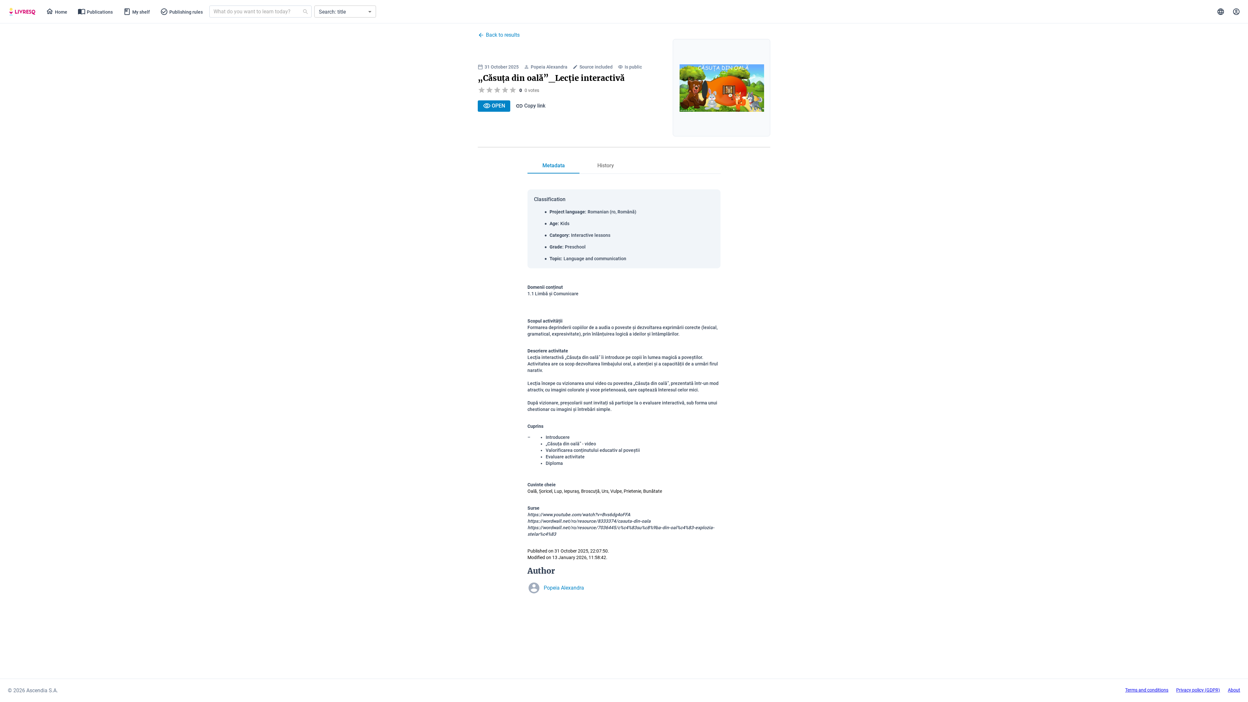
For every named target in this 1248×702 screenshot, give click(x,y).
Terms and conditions (1146, 690)
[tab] (22, 11)
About (1234, 690)
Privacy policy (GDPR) (1198, 690)
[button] (345, 11)
